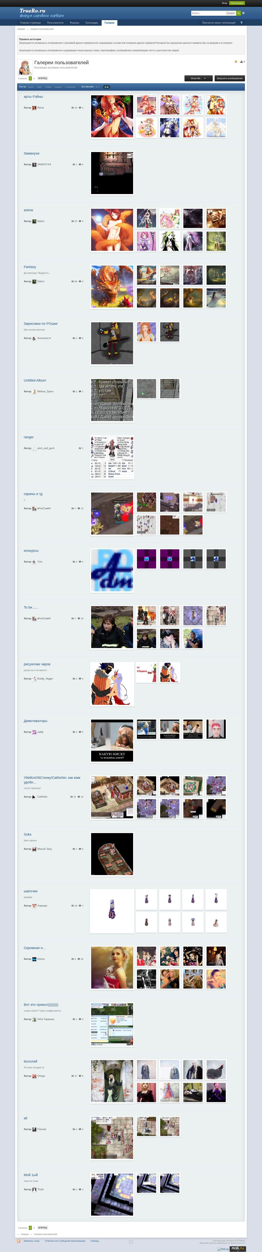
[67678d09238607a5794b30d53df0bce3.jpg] (193, 241)
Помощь (95, 1241)
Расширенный (243, 13)
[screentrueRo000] (216, 502)
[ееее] (146, 1126)
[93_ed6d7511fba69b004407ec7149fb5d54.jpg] (146, 218)
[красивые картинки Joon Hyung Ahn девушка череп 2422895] (216, 298)
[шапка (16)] (193, 899)
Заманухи (31, 153)
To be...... (31, 607)
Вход (224, 3)
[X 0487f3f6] (193, 1092)
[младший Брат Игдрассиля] (193, 275)
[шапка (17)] (169, 899)
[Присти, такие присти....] (146, 331)
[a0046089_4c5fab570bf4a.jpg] (146, 241)
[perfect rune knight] (169, 104)
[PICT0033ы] (216, 1069)
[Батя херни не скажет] (146, 388)
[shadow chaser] (193, 104)
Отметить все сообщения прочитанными (65, 1241)
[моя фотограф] (169, 979)
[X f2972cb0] (193, 638)
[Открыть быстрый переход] (241, 23)
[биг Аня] (169, 1126)
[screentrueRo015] (216, 785)
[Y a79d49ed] (146, 979)
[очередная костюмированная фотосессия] (146, 956)
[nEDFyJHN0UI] (146, 275)
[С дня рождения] (216, 979)
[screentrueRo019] (146, 1183)
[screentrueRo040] (169, 525)
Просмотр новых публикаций (218, 22)
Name (31, 87)
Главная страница (30, 22)
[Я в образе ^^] (169, 956)
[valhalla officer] (216, 127)
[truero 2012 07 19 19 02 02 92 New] (169, 615)
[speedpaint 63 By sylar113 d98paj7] (146, 298)
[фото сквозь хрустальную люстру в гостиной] (193, 979)
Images (58, 87)
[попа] (146, 729)
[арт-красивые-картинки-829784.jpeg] (216, 218)
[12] (193, 615)
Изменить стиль (32, 1241)
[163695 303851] (169, 729)
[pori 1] (169, 558)
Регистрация (237, 3)
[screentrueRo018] (169, 1183)
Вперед (42, 78)
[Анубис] (169, 331)
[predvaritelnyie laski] (216, 729)
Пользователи (55, 22)
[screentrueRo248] (216, 808)
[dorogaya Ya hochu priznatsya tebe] (193, 729)
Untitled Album (35, 380)
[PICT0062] (169, 1069)
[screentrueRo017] (193, 785)
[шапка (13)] (169, 922)
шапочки (30, 891)
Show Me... (197, 78)
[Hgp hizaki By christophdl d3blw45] (146, 1092)
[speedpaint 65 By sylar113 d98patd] (169, 298)
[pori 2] (146, 558)
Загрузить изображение (230, 78)
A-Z (97, 87)
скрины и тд (33, 494)
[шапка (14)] (146, 922)
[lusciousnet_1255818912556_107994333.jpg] (169, 218)
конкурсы (31, 551)
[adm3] (216, 558)
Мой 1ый (31, 1175)
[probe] (216, 615)
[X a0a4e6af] (169, 638)
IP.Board (241, 1241)
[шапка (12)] (193, 922)
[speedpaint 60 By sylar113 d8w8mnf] (216, 275)
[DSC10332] (169, 1092)
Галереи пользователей (45, 1234)
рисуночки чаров (37, 664)
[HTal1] (193, 558)
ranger (29, 437)
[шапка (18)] (146, 899)
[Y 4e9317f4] (193, 956)
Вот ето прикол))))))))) (41, 1005)
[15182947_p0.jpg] (193, 218)
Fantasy (30, 267)
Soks (27, 834)
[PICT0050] (193, 1069)
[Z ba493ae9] (146, 638)
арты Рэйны (33, 97)
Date (39, 87)
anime (28, 210)
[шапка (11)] (216, 922)
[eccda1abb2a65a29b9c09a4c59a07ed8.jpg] (169, 241)
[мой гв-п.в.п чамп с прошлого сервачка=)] (146, 672)
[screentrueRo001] (193, 502)
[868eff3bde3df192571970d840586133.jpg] (216, 241)
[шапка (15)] (216, 899)
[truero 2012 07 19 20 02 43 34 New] (146, 615)
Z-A (106, 87)
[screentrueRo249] (193, 808)
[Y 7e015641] (216, 956)
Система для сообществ (224, 1241)
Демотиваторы (35, 721)
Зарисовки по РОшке (41, 324)
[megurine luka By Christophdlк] (216, 1092)
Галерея (110, 22)
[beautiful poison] (146, 127)
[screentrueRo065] (146, 525)
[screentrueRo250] (169, 808)
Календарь (92, 22)
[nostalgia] (193, 127)
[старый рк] (146, 502)
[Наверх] (131, 1242)
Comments (70, 87)
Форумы (74, 22)
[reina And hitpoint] (216, 104)
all (25, 1118)
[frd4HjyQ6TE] (169, 275)
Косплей (30, 1061)
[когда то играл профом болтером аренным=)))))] (169, 672)
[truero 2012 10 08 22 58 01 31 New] (193, 525)
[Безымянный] (169, 388)
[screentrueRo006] (169, 502)
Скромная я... (34, 948)
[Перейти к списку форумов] (51, 12)
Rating (48, 87)
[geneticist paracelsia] (169, 127)
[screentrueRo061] (146, 785)
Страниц (22, 78)
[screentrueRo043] (146, 808)
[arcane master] (146, 104)
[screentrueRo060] (169, 785)
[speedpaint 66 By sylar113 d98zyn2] (193, 298)
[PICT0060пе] (146, 1069)
